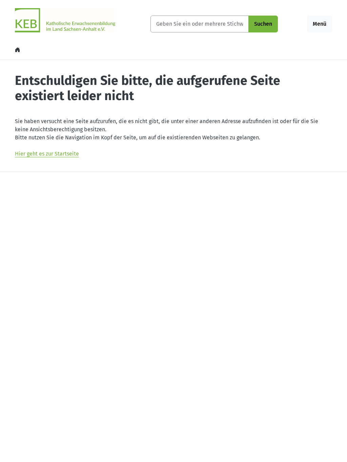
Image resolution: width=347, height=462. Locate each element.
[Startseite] (18, 50)
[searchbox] (199, 24)
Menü (319, 24)
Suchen (263, 24)
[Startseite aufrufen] (65, 20)
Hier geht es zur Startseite (47, 154)
